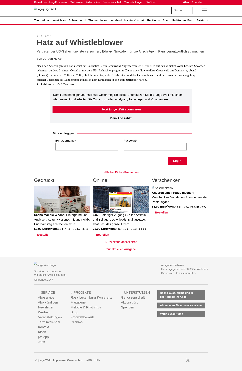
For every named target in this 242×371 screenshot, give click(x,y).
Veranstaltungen (133, 2)
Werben (44, 312)
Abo (186, 2)
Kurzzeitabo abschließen (121, 242)
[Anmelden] (205, 2)
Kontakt (43, 327)
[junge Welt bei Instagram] (193, 360)
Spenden (127, 307)
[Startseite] (45, 11)
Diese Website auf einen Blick (178, 273)
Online (100, 180)
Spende (196, 2)
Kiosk (42, 332)
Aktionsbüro (93, 2)
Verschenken (166, 180)
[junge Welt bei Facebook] (182, 360)
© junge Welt (43, 360)
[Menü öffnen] (204, 10)
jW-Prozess (76, 2)
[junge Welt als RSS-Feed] (206, 360)
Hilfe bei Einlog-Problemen (121, 172)
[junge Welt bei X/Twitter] (188, 360)
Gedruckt (44, 180)
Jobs (41, 342)
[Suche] (197, 10)
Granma (77, 322)
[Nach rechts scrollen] (205, 20)
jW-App (43, 337)
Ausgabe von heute (172, 265)
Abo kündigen (48, 302)
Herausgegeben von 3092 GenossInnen (184, 269)
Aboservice (46, 297)
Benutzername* (65, 140)
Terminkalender (49, 322)
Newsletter (46, 307)
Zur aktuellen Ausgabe (121, 249)
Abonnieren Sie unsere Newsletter (181, 305)
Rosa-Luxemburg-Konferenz (50, 2)
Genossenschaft (112, 2)
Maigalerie (78, 302)
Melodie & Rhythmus (86, 307)
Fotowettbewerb (82, 317)
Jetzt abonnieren (121, 109)
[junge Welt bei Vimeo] (201, 360)
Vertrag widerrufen (171, 314)
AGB (89, 360)
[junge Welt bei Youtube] (197, 360)
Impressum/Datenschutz (68, 360)
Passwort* (130, 140)
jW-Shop (151, 2)
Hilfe (97, 360)
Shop (74, 312)
